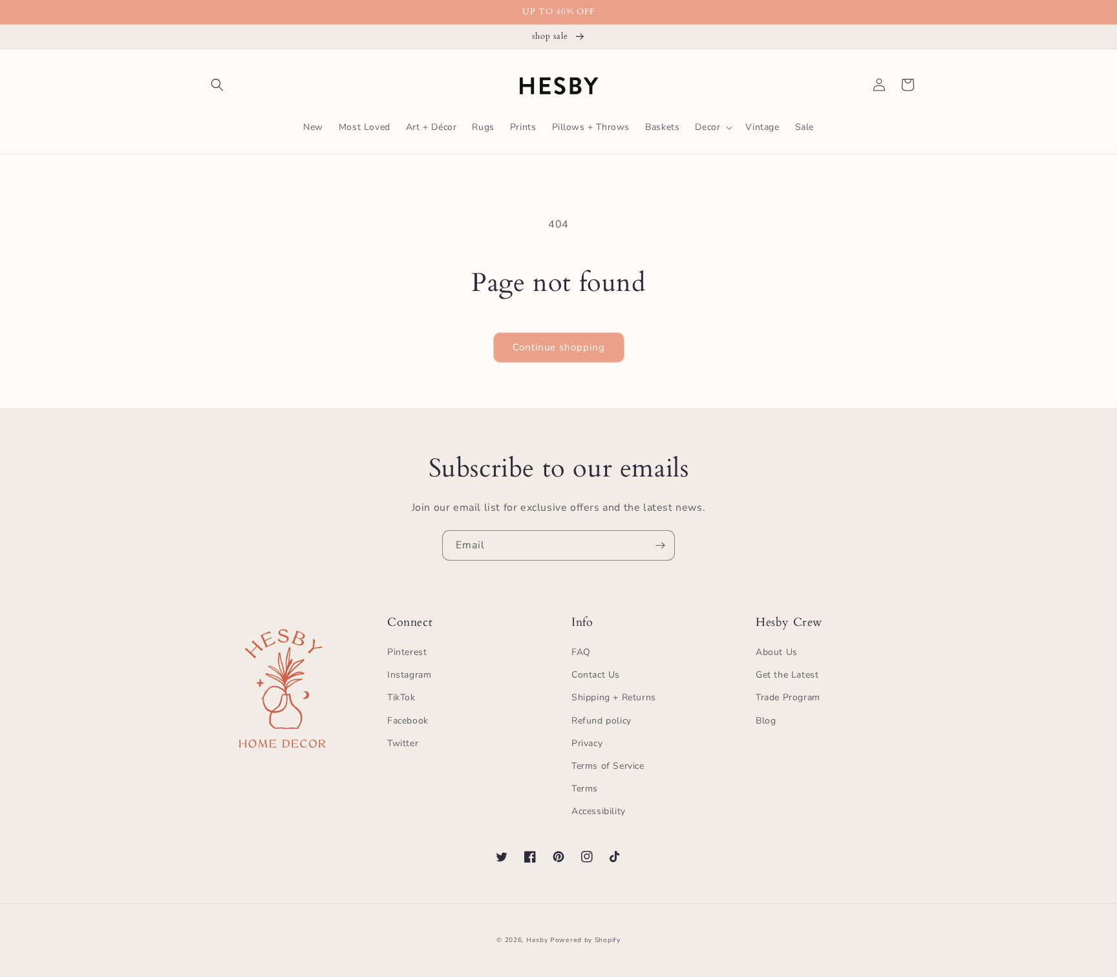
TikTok (401, 697)
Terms (584, 788)
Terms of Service (607, 766)
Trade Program (788, 697)
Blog (766, 720)
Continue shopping (559, 347)
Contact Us (595, 675)
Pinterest (407, 652)
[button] (217, 84)
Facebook (408, 720)
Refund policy (601, 720)
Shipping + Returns (613, 697)
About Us (777, 652)
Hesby (537, 940)
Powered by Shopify (585, 940)
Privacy (586, 743)
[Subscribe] (660, 545)
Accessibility (598, 811)
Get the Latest (787, 675)
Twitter (402, 743)
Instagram (409, 675)
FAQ (581, 652)
